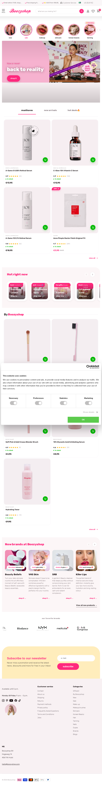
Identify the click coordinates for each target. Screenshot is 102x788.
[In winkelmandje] (45, 159)
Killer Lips (81, 574)
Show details (88, 412)
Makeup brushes (79, 708)
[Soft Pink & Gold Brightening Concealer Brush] (27, 342)
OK (83, 420)
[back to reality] (51, 72)
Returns (40, 701)
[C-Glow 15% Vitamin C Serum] (75, 143)
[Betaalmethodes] (19, 779)
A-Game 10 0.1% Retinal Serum (18, 238)
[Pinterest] (7, 700)
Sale (74, 701)
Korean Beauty (78, 714)
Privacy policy (42, 708)
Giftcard (76, 691)
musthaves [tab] (27, 110)
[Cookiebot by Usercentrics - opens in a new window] (88, 367)
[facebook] (16, 700)
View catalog (3, 10)
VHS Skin (34, 574)
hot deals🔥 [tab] (74, 110)
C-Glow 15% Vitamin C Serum (65, 171)
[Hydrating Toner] (27, 482)
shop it (13, 78)
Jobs (39, 718)
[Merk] (12, 629)
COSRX (55, 235)
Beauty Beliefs (13, 574)
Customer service (45, 687)
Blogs (75, 734)
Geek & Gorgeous (12, 168)
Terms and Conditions (45, 714)
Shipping (40, 698)
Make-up (76, 704)
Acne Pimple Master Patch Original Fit (69, 238)
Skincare (76, 711)
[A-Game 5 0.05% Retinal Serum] (27, 143)
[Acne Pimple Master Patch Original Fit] (75, 210)
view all (92, 258)
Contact (40, 691)
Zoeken (81, 11)
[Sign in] (87, 11)
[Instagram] (3, 700)
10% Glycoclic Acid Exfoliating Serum (69, 442)
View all (92, 529)
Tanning (76, 721)
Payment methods (44, 704)
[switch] (38, 403)
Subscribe (68, 666)
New (74, 698)
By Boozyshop (78, 694)
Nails (75, 724)
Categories (78, 687)
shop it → (22, 598)
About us (40, 694)
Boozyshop (10, 439)
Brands (75, 731)
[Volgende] (92, 274)
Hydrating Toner (12, 510)
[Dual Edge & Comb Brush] (75, 342)
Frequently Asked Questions (48, 711)
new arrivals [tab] (50, 110)
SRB (54, 574)
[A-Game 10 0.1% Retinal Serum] (27, 210)
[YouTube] (11, 700)
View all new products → (86, 605)
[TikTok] (20, 700)
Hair (74, 718)
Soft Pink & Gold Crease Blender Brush (22, 442)
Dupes (75, 728)
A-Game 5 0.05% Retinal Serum (19, 171)
